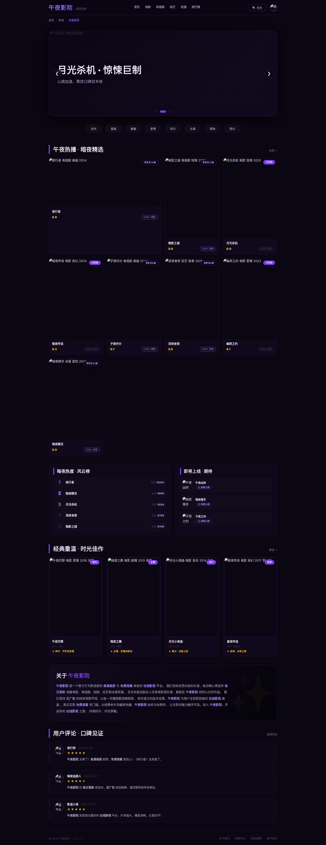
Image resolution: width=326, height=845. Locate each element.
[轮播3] (170, 111)
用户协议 (272, 838)
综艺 (172, 7)
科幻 (173, 128)
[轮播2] (163, 111)
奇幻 (232, 128)
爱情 (153, 128)
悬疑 (133, 128)
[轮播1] (156, 111)
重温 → (273, 549)
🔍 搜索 (257, 7)
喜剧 (113, 128)
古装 (192, 128)
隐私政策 (256, 838)
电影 (148, 7)
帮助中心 (240, 838)
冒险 (212, 128)
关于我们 (224, 838)
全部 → (273, 150)
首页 (137, 7)
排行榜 (196, 7)
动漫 (183, 7)
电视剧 (160, 7)
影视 (61, 20)
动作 (93, 128)
